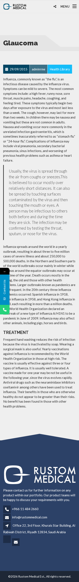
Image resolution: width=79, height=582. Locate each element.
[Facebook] (7, 542)
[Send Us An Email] (16, 542)
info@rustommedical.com (29, 517)
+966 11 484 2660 (25, 509)
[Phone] (4, 309)
